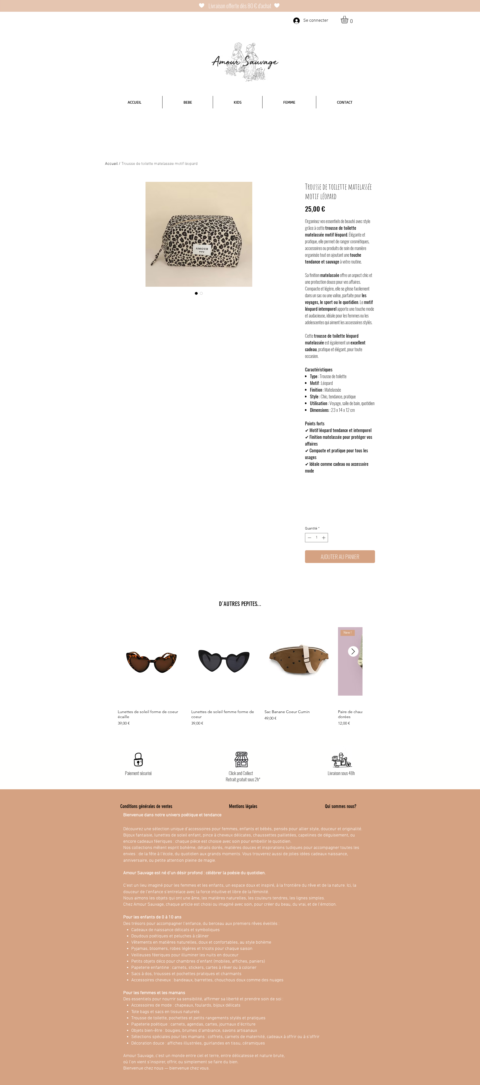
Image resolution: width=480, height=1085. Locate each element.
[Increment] (324, 537)
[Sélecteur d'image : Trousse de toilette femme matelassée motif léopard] (201, 293)
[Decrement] (309, 537)
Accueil (111, 163)
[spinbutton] (316, 537)
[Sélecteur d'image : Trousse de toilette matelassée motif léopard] (196, 293)
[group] (240, 672)
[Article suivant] (353, 651)
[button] (349, 19)
